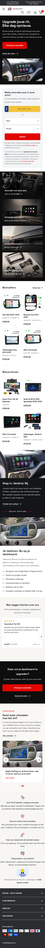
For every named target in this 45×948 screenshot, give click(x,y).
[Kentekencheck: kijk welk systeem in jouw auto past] (29, 12)
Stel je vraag (30, 145)
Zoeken (22, 137)
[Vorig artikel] (6, 760)
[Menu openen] (3, 9)
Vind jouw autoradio (14, 45)
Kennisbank (9, 711)
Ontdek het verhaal (10, 504)
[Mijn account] (35, 12)
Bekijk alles (36, 288)
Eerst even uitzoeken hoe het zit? (15, 717)
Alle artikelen (8, 736)
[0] (40, 12)
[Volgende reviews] (41, 636)
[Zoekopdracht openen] (22, 12)
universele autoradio (27, 161)
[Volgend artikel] (39, 760)
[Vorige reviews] (3, 636)
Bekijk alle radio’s (8, 53)
